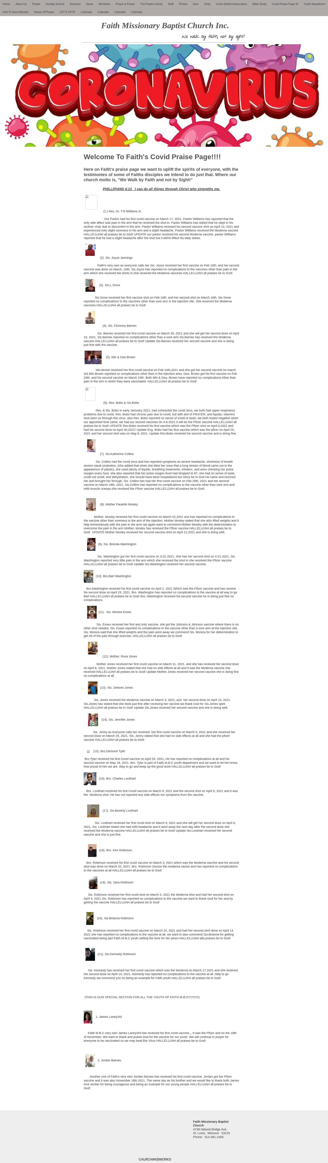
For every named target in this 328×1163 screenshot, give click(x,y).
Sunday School (55, 4)
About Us (21, 4)
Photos (183, 4)
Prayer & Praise (125, 4)
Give (196, 4)
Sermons (75, 4)
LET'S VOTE (67, 12)
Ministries (104, 4)
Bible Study (259, 4)
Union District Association (231, 4)
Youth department (314, 4)
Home (6, 4)
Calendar (86, 12)
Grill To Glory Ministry (16, 12)
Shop (207, 4)
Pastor (36, 4)
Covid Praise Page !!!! (285, 4)
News (89, 4)
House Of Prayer (44, 12)
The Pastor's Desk (151, 4)
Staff (170, 4)
